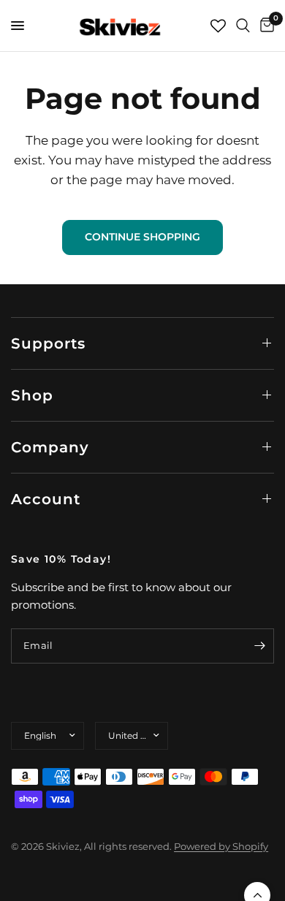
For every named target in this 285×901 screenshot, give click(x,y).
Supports (48, 343)
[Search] (243, 25)
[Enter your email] (259, 646)
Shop (32, 395)
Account (45, 499)
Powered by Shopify (221, 846)
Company (50, 447)
